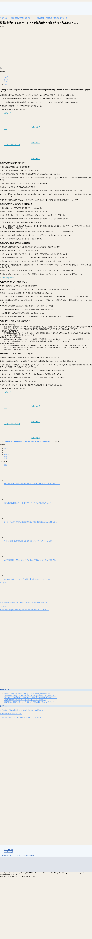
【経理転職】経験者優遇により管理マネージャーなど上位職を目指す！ (29, 441)
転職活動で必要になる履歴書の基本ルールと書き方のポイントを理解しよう (30, 696)
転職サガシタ (4, 18)
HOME (2, 846)
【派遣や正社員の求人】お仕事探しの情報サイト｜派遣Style (20, 717)
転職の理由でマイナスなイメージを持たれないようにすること (25, 700)
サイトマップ (8, 850)
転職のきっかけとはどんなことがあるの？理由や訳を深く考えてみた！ (28, 694)
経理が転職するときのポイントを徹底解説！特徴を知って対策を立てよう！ (41, 18)
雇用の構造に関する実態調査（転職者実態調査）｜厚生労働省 (21, 710)
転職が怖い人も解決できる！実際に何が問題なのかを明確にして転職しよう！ (30, 698)
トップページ (8, 852)
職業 (12, 18)
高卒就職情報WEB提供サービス (11, 714)
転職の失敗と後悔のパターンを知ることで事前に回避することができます (29, 702)
